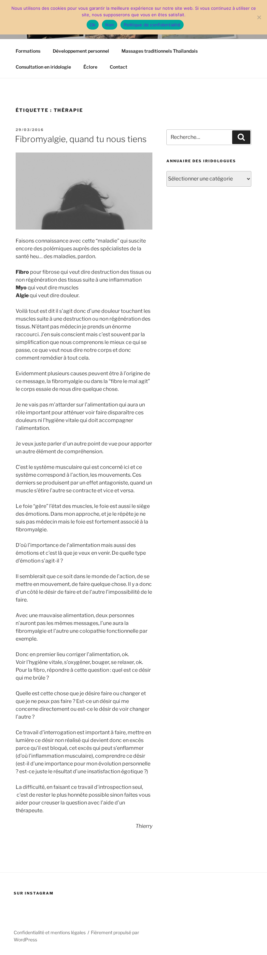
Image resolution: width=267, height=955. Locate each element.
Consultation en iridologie (43, 67)
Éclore (90, 67)
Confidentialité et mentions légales (50, 932)
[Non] (259, 17)
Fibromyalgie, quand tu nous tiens (81, 139)
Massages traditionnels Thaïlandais (159, 51)
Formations (28, 51)
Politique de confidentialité (152, 24)
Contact (118, 67)
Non (109, 24)
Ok (93, 24)
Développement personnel (81, 51)
